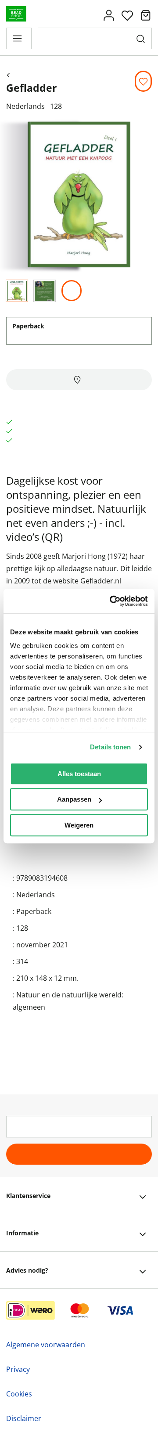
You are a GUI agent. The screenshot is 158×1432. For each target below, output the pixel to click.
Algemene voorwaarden (45, 1344)
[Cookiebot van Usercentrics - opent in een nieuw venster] (111, 601)
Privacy (18, 1369)
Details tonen (110, 747)
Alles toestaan (79, 773)
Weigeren (79, 825)
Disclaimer (23, 1418)
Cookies (19, 1394)
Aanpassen (74, 799)
